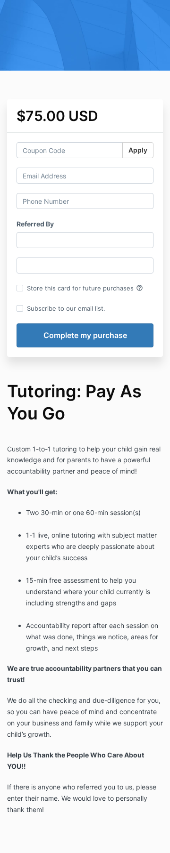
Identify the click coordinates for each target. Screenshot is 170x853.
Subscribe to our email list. (66, 308)
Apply (137, 150)
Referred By (35, 224)
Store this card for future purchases (85, 288)
